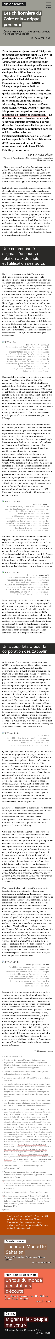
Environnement (32, 31)
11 (9, 766)
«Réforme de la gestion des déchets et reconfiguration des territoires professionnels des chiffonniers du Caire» (28, 1156)
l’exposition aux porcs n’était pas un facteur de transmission (24, 113)
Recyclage (9, 34)
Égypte (7, 31)
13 (33, 801)
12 (9, 777)
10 (41, 726)
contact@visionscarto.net (18, 1227)
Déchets (46, 31)
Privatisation (22, 34)
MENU (49, 7)
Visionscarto (14, 4)
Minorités (18, 31)
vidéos (13, 1172)
